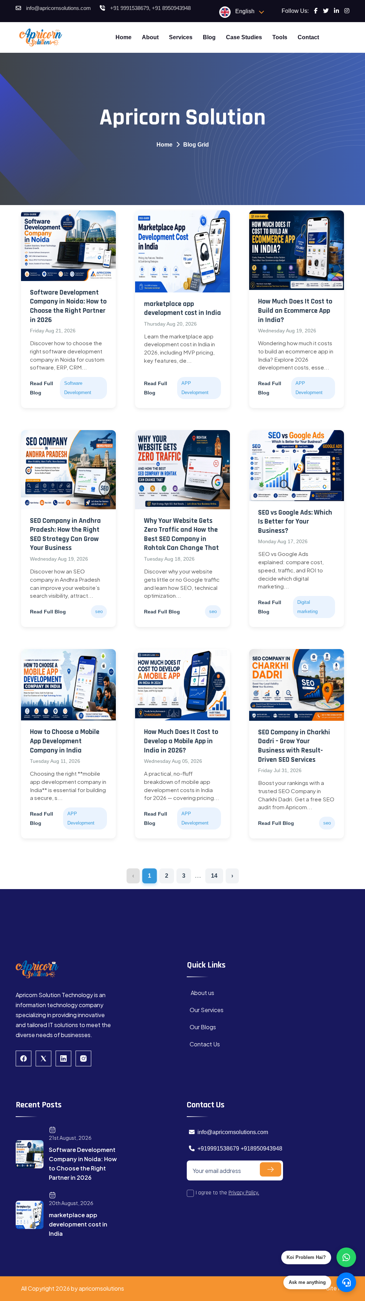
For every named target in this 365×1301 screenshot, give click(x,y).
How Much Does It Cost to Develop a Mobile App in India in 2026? (181, 741)
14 (214, 876)
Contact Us (205, 1044)
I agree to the (227, 1193)
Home (123, 37)
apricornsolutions (101, 1288)
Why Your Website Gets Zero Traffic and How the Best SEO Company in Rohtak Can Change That (181, 534)
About (150, 37)
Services (180, 37)
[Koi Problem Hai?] (346, 1257)
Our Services (206, 1010)
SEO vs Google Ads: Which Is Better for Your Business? (295, 521)
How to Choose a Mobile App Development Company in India (64, 741)
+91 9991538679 (129, 8)
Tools (279, 37)
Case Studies (244, 37)
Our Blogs (203, 1027)
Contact (308, 37)
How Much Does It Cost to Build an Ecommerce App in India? (295, 310)
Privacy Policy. (243, 1193)
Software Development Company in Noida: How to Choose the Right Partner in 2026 (68, 306)
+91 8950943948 (171, 8)
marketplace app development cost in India (182, 308)
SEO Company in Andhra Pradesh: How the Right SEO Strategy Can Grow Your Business (65, 534)
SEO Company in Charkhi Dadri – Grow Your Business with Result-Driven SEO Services (294, 746)
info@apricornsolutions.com (58, 8)
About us (202, 992)
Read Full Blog (41, 388)
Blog (209, 37)
